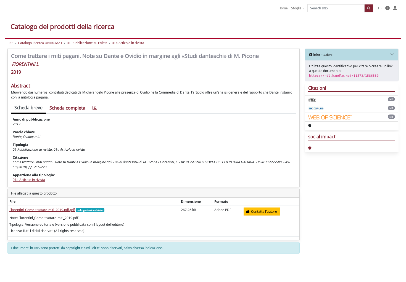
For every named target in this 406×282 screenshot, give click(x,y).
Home (283, 8)
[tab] (95, 108)
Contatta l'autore (263, 211)
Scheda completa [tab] (67, 108)
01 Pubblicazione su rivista (87, 43)
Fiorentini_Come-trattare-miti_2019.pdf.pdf (42, 209)
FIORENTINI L (25, 64)
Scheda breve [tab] (28, 108)
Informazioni (322, 54)
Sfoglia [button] (296, 8)
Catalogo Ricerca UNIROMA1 (40, 43)
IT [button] (377, 8)
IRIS (10, 43)
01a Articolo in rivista (128, 43)
